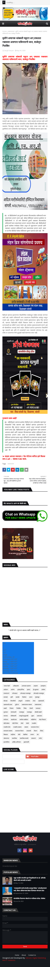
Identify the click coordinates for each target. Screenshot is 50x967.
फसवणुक (21, 712)
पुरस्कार (6, 712)
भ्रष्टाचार (39, 716)
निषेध (25, 708)
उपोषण (43, 690)
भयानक (6, 716)
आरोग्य (12, 690)
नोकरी (31, 708)
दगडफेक (27, 701)
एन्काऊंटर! (6, 693)
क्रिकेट (24, 697)
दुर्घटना (17, 705)
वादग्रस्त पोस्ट (35, 727)
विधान (35, 731)
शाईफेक (13, 734)
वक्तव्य (26, 727)
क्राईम (17, 697)
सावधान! (33, 738)
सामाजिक (14, 738)
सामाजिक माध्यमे (24, 738)
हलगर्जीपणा (6, 742)
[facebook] (19, 850)
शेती (19, 734)
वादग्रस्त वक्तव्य (8, 731)
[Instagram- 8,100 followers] (13, 756)
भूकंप (32, 716)
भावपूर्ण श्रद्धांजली (23, 716)
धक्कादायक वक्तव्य (27, 705)
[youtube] (37, 756)
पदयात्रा (38, 708)
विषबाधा (6, 734)
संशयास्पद (6, 738)
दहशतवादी (41, 701)
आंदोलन (6, 690)
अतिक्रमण (16, 686)
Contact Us (32, 955)
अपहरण (36, 686)
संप (38, 734)
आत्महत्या (43, 686)
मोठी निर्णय (15, 723)
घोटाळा (5, 701)
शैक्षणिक (25, 734)
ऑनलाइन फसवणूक (25, 693)
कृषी (12, 697)
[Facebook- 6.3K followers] (13, 762)
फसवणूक (29, 712)
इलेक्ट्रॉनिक (20, 690)
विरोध (41, 731)
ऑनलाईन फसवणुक (39, 693)
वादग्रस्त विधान (19, 731)
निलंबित (19, 708)
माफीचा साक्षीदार (24, 719)
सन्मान (32, 734)
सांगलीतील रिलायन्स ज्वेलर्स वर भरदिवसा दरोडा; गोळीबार (29, 898)
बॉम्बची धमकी (38, 712)
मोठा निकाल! (42, 719)
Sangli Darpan (9, 51)
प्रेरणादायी (13, 712)
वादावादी (29, 731)
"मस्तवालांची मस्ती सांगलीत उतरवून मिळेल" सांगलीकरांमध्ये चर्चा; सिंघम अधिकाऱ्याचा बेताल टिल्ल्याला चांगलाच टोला (30, 889)
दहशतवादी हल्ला (8, 705)
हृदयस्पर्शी (26, 742)
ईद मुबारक (35, 690)
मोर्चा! (27, 723)
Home (4, 31)
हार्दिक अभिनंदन (16, 742)
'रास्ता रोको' (7, 686)
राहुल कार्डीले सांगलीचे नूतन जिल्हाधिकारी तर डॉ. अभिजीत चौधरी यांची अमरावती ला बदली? (30, 879)
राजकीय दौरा (7, 727)
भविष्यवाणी (13, 716)
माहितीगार (33, 719)
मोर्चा (22, 723)
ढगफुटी (20, 701)
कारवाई (6, 697)
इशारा (28, 690)
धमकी (5, 708)
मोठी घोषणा (6, 723)
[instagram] (25, 850)
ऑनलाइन (14, 693)
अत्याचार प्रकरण (26, 686)
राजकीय (34, 723)
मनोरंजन (6, 719)
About (24, 955)
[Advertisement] (25, 594)
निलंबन (11, 708)
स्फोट (40, 738)
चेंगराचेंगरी (13, 701)
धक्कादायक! (11, 31)
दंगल (34, 701)
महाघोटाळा (14, 719)
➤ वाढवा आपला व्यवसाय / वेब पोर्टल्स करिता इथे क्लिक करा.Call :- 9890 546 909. (23, 457)
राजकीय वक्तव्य (17, 727)
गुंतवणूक (37, 697)
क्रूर (30, 697)
